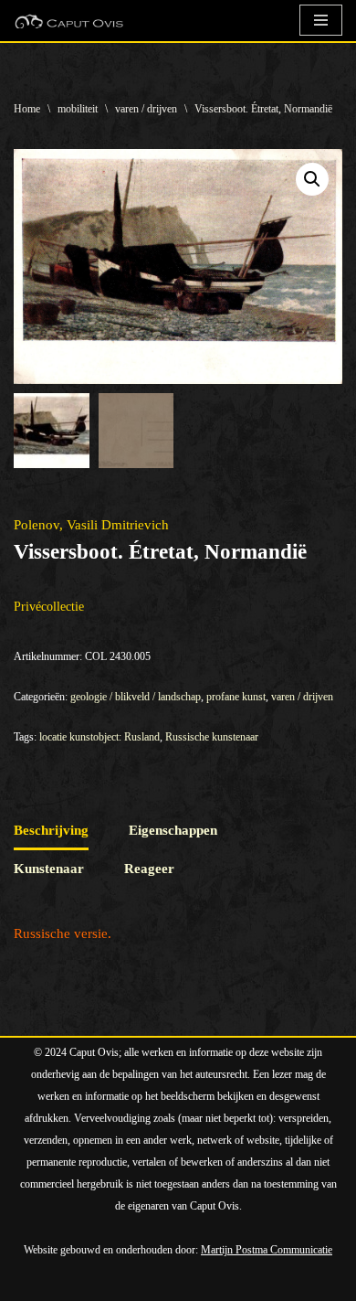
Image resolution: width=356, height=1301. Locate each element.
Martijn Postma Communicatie (266, 1249)
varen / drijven (146, 108)
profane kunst (236, 696)
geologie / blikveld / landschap (135, 696)
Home (27, 108)
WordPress (221, 1282)
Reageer (149, 868)
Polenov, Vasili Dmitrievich (91, 524)
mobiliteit (78, 108)
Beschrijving (51, 830)
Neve (29, 1282)
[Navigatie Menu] (320, 20)
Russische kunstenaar (211, 736)
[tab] (51, 831)
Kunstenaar (49, 868)
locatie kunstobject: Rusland (99, 736)
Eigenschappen (173, 830)
